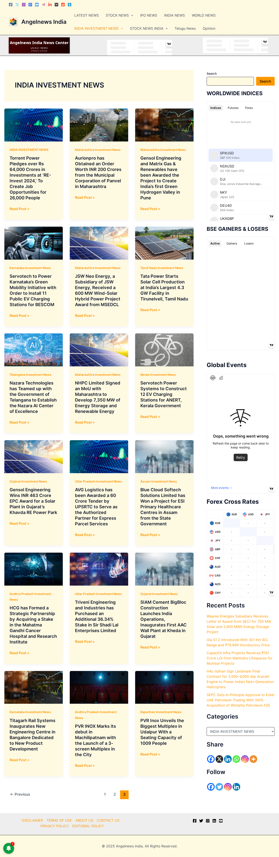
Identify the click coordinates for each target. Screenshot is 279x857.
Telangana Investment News (30, 374)
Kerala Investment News (158, 374)
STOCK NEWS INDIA (146, 28)
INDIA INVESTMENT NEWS (96, 28)
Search (212, 73)
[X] (219, 759)
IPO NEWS (148, 15)
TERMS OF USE (59, 820)
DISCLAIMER (32, 820)
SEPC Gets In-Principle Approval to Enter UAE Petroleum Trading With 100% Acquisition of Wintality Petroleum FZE (241, 700)
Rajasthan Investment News (161, 712)
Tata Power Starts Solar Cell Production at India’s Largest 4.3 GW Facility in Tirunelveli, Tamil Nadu (164, 288)
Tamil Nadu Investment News (161, 268)
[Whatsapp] (236, 759)
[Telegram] (43, 5)
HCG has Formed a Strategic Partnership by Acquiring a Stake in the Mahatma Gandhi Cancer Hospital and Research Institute (33, 625)
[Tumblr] (69, 5)
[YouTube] (221, 821)
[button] (131, 15)
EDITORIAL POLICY (88, 826)
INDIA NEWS (174, 15)
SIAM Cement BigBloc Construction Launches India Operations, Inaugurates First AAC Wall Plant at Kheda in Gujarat (163, 619)
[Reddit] (63, 5)
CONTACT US (108, 820)
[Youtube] (37, 5)
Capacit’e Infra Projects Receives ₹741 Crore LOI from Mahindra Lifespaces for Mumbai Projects (239, 658)
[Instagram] (24, 5)
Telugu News (185, 28)
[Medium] (56, 5)
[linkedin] (214, 821)
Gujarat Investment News (28, 481)
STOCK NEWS (117, 15)
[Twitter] (17, 5)
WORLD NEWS (204, 15)
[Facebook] (11, 5)
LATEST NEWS (86, 15)
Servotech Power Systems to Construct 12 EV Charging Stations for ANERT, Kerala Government (163, 394)
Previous (20, 794)
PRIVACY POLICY (55, 826)
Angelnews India (43, 21)
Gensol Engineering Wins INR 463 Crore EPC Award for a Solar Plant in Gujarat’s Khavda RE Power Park (33, 501)
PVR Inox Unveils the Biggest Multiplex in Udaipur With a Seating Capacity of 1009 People (162, 732)
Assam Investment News (158, 481)
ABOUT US (84, 820)
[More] (253, 759)
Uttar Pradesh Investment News (98, 481)
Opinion (209, 28)
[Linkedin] (50, 5)
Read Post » (19, 209)
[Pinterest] (30, 5)
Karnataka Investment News (30, 268)
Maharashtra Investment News (98, 150)
